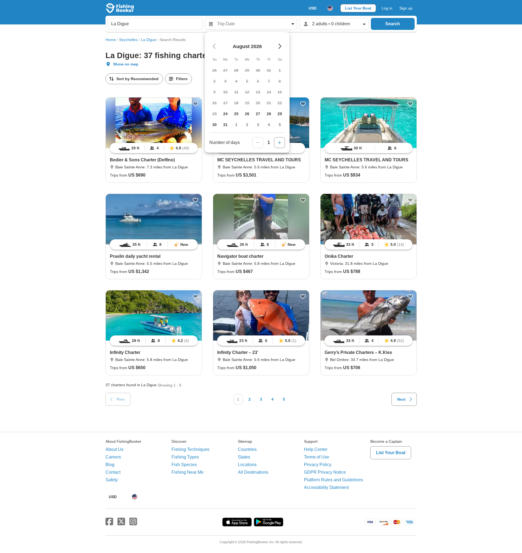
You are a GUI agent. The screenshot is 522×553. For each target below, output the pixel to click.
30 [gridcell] (214, 124)
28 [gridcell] (269, 114)
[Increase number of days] (279, 142)
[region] (154, 148)
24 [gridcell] (225, 114)
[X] (121, 522)
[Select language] (330, 8)
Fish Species (184, 464)
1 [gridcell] (236, 124)
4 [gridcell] (269, 124)
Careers (113, 457)
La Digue (148, 39)
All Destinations (253, 472)
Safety (111, 479)
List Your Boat (358, 8)
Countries (247, 449)
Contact (112, 472)
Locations (247, 464)
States (244, 457)
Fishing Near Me (188, 472)
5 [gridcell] (280, 124)
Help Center (315, 449)
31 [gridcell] (225, 124)
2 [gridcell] (247, 124)
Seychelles (128, 39)
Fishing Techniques (190, 449)
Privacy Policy (317, 464)
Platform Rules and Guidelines (333, 479)
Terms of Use (316, 457)
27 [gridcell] (258, 114)
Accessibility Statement (326, 487)
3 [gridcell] (258, 124)
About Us (114, 449)
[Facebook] (109, 522)
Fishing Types (185, 457)
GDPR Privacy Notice (325, 472)
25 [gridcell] (236, 114)
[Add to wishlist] (195, 103)
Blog (109, 464)
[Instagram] (133, 522)
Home (110, 39)
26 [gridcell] (247, 114)
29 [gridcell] (280, 114)
